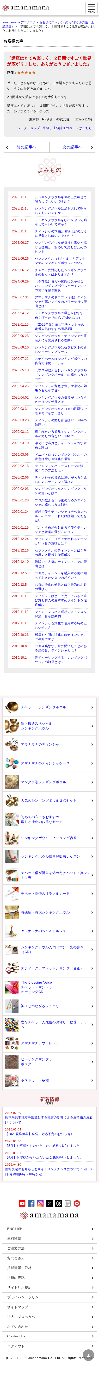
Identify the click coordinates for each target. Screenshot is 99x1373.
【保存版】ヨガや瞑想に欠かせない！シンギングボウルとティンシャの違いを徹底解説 (61, 286)
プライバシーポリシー (24, 1297)
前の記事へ (27, 147)
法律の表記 (16, 1278)
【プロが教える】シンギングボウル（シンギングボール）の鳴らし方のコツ (61, 374)
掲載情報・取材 (19, 1268)
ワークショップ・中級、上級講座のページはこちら (54, 128)
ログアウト (16, 1346)
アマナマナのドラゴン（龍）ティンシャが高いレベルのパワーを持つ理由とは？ (61, 302)
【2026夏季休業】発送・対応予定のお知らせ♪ (39, 1134)
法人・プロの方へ (21, 1317)
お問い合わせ (17, 1326)
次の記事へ (72, 147)
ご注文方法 (16, 1248)
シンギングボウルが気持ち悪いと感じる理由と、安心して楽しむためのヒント (61, 247)
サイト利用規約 (19, 1287)
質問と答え (16, 1258)
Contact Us (16, 1336)
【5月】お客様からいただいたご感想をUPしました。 (44, 1146)
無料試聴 (14, 1239)
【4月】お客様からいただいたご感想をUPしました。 (44, 1157)
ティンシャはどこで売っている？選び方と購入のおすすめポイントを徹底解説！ (61, 600)
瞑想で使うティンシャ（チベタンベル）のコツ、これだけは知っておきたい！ (61, 516)
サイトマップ (17, 1307)
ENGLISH (15, 1229)
